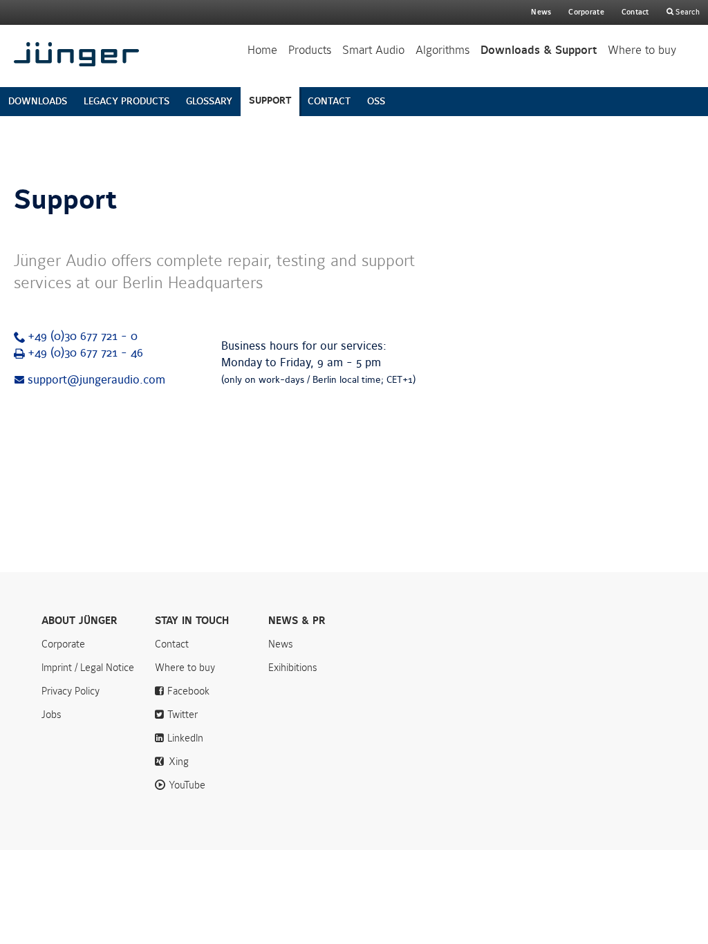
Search (686, 12)
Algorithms (442, 50)
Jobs (51, 714)
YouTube (187, 785)
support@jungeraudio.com (96, 380)
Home (262, 50)
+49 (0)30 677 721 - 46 (85, 353)
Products (309, 50)
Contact (635, 12)
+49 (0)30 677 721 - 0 (83, 336)
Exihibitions (292, 667)
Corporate (63, 644)
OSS (376, 101)
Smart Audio (373, 50)
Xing (179, 761)
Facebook (188, 691)
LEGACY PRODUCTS (126, 101)
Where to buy (642, 50)
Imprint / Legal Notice (87, 667)
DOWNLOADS (37, 101)
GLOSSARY (209, 101)
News (541, 12)
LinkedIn (185, 738)
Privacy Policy (70, 691)
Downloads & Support (539, 50)
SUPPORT (270, 100)
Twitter (182, 714)
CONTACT (329, 101)
